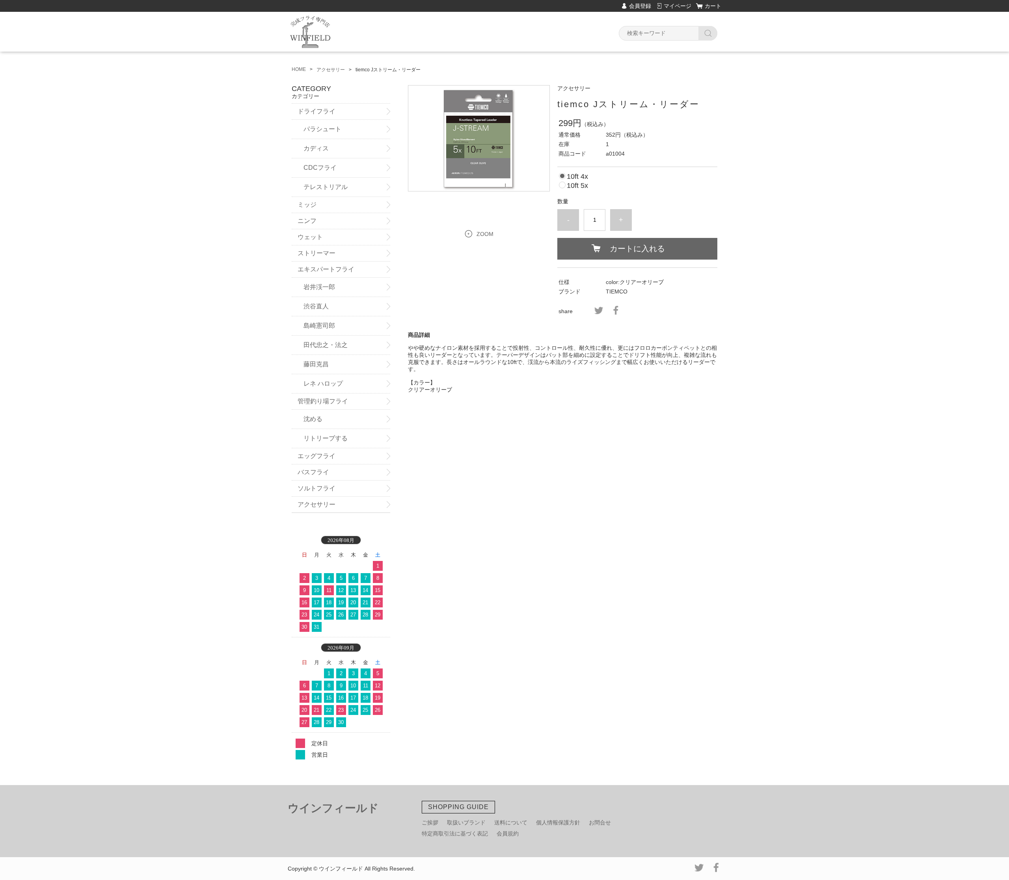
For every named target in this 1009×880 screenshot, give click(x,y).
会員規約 (508, 833)
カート (713, 6)
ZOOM (485, 234)
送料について (510, 822)
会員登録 (640, 6)
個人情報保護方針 (558, 822)
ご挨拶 (430, 822)
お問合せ (600, 822)
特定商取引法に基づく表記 (455, 833)
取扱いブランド (466, 822)
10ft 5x (577, 185)
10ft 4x (577, 176)
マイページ (677, 6)
